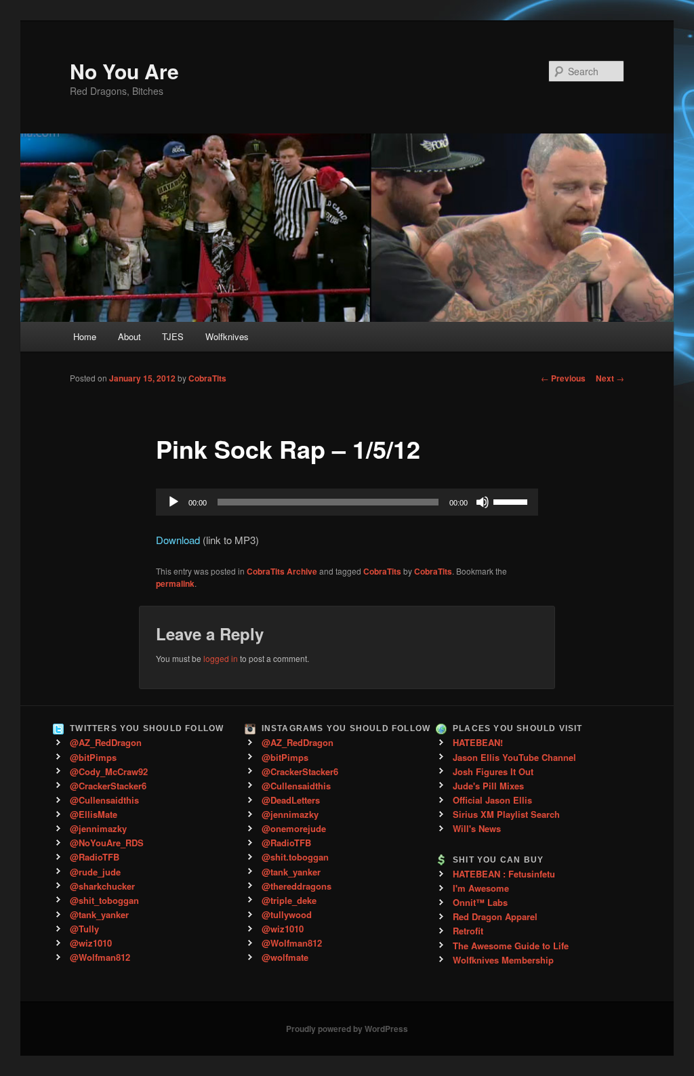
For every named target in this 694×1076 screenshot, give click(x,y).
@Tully (84, 928)
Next (610, 378)
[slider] (512, 501)
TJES (173, 336)
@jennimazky (98, 828)
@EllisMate (93, 814)
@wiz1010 (91, 942)
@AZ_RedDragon (106, 742)
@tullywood (287, 914)
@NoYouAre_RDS (107, 842)
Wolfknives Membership (503, 959)
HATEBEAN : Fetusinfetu (504, 873)
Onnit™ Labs (480, 902)
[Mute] (482, 502)
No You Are (124, 70)
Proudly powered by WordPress (347, 1028)
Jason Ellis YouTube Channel (514, 757)
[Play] (173, 502)
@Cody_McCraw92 (109, 771)
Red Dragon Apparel (495, 916)
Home (84, 336)
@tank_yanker (99, 914)
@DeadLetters (291, 799)
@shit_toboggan (104, 900)
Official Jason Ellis (492, 799)
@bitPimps (93, 757)
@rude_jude (95, 871)
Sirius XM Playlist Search (506, 814)
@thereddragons (296, 886)
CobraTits (207, 378)
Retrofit (468, 930)
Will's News (477, 828)
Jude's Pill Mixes (488, 785)
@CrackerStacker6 (108, 785)
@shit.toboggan (295, 856)
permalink (175, 583)
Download (178, 540)
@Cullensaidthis (104, 799)
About (129, 336)
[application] (346, 502)
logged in (220, 658)
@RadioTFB (94, 856)
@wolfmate (285, 957)
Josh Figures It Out (493, 771)
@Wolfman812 (100, 957)
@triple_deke (289, 900)
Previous (563, 378)
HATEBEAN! (478, 742)
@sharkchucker (102, 886)
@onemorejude (294, 828)
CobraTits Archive (282, 571)
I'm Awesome (481, 888)
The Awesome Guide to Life (511, 945)
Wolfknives (227, 336)
